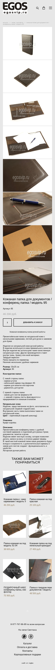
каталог (5, 22)
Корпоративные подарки (27, 654)
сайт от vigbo (27, 663)
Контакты (27, 651)
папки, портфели (17, 22)
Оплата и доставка (27, 647)
